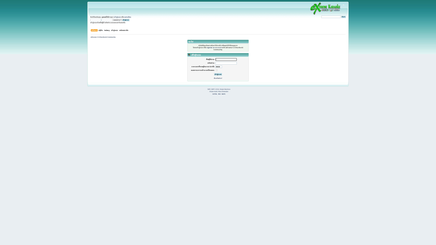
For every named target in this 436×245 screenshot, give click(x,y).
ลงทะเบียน (127, 17)
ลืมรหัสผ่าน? (218, 78)
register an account (214, 47)
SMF (208, 89)
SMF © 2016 (215, 89)
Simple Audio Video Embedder (218, 91)
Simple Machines (225, 89)
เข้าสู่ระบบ (117, 17)
